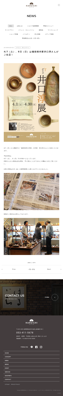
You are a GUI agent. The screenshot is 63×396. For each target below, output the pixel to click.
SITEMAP (7, 384)
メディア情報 (49, 34)
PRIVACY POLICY (15, 384)
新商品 (41, 30)
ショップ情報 (13, 34)
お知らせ (20, 26)
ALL (10, 26)
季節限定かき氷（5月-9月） (31, 38)
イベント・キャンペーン (26, 30)
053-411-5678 (25, 332)
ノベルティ (26, 34)
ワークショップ (53, 30)
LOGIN (59, 393)
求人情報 (37, 34)
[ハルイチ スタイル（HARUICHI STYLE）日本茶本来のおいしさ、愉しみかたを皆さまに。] (31, 5)
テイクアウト (9, 30)
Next (49, 269)
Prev (14, 269)
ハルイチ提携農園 (33, 26)
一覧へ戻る (31, 269)
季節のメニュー (48, 26)
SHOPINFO (8, 375)
